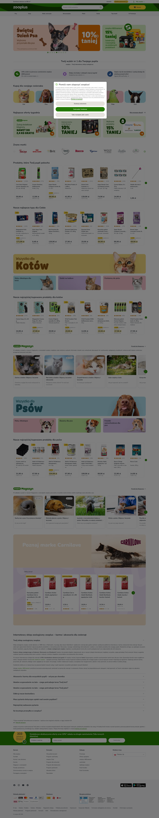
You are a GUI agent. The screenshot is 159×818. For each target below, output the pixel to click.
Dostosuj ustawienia (80, 104)
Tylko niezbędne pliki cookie (80, 115)
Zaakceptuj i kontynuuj (80, 109)
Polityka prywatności (76, 99)
